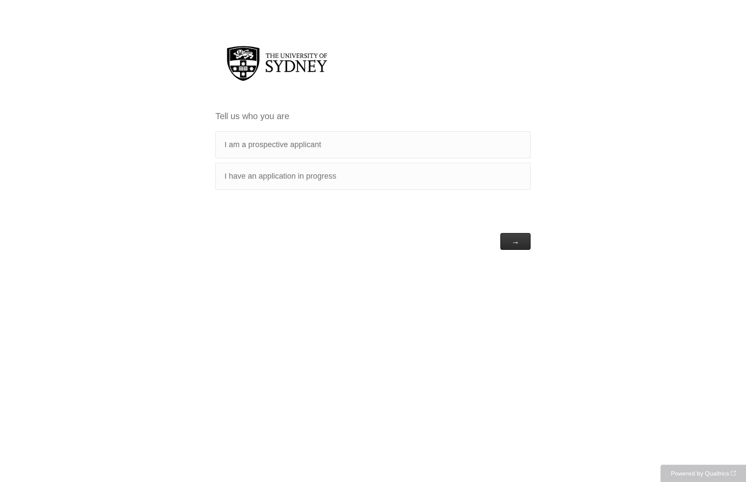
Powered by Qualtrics (700, 473)
